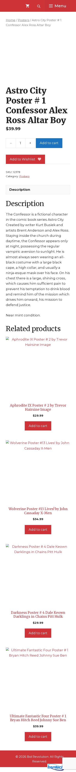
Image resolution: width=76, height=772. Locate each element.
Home (10, 20)
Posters (23, 20)
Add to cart (49, 143)
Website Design (32, 769)
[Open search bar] (39, 6)
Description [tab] (19, 190)
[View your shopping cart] (27, 6)
